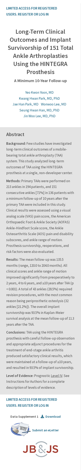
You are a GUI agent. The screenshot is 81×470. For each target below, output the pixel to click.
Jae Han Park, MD (25, 104)
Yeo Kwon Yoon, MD (39, 92)
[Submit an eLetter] (20, 435)
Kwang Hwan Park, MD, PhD (39, 98)
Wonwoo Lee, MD (53, 104)
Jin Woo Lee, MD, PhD (39, 116)
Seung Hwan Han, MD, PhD (39, 110)
